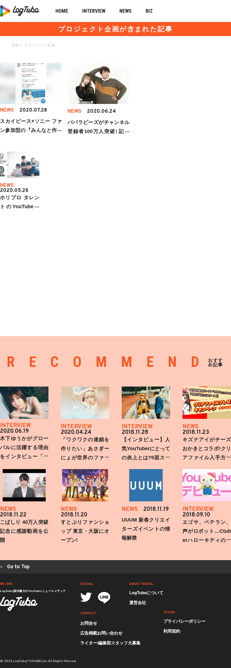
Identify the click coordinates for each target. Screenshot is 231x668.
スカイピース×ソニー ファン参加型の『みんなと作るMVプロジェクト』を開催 (31, 130)
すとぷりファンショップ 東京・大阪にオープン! (85, 531)
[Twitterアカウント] (86, 597)
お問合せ (88, 623)
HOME (61, 11)
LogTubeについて (146, 592)
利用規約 (171, 631)
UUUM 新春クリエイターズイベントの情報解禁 (146, 529)
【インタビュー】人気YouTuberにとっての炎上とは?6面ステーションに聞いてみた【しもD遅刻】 (146, 457)
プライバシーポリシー (184, 621)
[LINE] (104, 597)
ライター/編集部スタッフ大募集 (110, 642)
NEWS (125, 11)
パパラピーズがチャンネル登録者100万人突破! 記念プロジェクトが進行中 (99, 131)
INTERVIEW (93, 11)
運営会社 (137, 602)
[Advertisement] (188, 98)
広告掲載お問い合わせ (101, 633)
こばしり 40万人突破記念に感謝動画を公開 (24, 531)
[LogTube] (18, 604)
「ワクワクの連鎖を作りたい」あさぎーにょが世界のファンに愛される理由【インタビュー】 (85, 457)
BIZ (149, 11)
